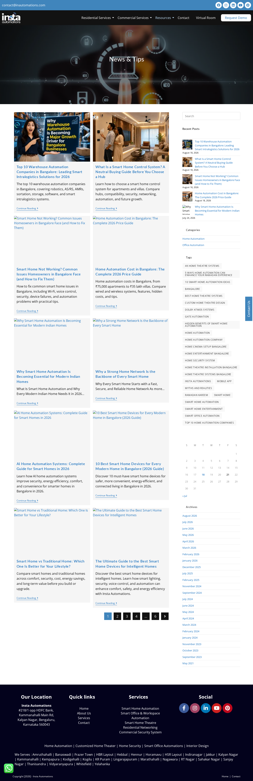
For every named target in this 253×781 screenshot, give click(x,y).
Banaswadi (63, 754)
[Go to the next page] (165, 616)
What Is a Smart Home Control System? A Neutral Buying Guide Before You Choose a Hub (130, 172)
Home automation (197, 332)
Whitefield (83, 764)
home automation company (204, 339)
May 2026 (188, 535)
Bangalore (192, 289)
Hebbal (122, 754)
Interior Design (197, 746)
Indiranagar (194, 754)
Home (225, 776)
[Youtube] (240, 5)
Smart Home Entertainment (204, 409)
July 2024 (187, 599)
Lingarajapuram (125, 759)
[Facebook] (218, 5)
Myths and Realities (198, 388)
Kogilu (87, 759)
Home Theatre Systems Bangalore (208, 374)
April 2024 (188, 618)
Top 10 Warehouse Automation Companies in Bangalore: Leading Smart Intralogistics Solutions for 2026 (49, 172)
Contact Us (249, 309)
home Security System (200, 360)
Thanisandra (36, 764)
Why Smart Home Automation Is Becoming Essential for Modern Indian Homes (48, 376)
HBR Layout (104, 754)
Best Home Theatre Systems (203, 296)
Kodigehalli (71, 759)
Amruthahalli (42, 754)
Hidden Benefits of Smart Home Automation (206, 325)
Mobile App (224, 381)
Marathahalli (150, 759)
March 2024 (189, 624)
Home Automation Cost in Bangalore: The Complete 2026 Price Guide (217, 195)
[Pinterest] (248, 5)
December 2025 (191, 567)
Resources (163, 18)
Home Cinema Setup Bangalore (206, 346)
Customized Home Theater (96, 746)
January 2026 (189, 560)
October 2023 (190, 650)
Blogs (129, 70)
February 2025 (190, 580)
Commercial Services (133, 18)
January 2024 (189, 637)
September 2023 (192, 657)
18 (203, 474)
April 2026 (188, 541)
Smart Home (222, 395)
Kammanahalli (28, 759)
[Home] (121, 70)
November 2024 (191, 586)
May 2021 (188, 663)
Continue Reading (27, 208)
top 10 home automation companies (209, 422)
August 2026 (189, 515)
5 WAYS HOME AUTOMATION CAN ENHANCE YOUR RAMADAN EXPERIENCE (208, 274)
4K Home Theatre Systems (202, 266)
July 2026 (187, 522)
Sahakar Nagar (209, 759)
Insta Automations (198, 381)
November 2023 (191, 644)
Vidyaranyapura (61, 764)
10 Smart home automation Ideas (207, 282)
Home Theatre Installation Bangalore (211, 367)
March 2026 (189, 547)
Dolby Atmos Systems (199, 309)
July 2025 (187, 573)
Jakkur (210, 754)
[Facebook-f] (184, 708)
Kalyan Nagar (228, 754)
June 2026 (188, 528)
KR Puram (102, 759)
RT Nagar (188, 759)
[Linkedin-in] (206, 708)
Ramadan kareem (196, 395)
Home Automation (193, 238)
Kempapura (50, 759)
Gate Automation (197, 316)
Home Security (130, 746)
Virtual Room (206, 18)
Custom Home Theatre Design (205, 302)
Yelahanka (102, 764)
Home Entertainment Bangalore (207, 353)
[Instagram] (226, 5)
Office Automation (193, 245)
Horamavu (153, 754)
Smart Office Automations (163, 746)
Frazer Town (84, 754)
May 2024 (188, 612)
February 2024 (190, 631)
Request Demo (236, 18)
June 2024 (188, 605)
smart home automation (202, 402)
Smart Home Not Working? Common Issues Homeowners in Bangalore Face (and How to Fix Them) (49, 274)
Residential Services (96, 18)
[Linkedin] (233, 5)
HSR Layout (173, 754)
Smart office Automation (202, 415)
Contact (183, 18)
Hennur (136, 754)
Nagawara (170, 759)
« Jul (184, 496)
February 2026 (190, 554)
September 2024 (192, 592)
